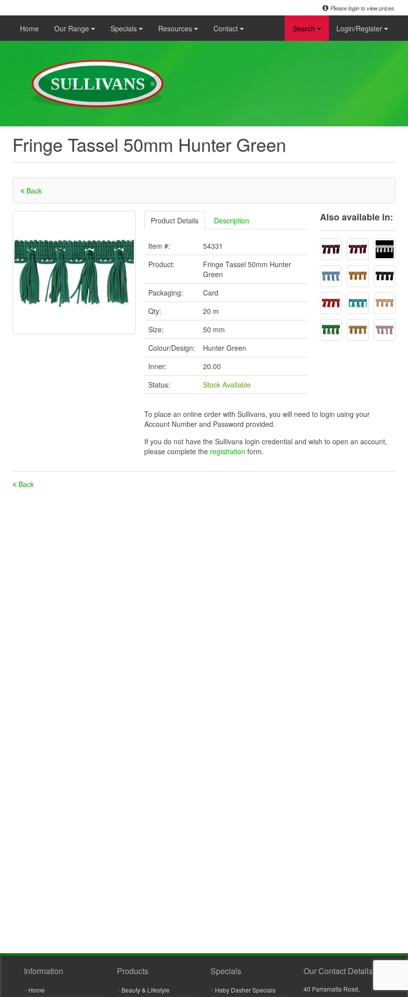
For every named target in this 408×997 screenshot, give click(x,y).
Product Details (175, 220)
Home (29, 28)
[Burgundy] (331, 249)
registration (228, 451)
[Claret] (358, 249)
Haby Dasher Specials (244, 990)
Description (231, 220)
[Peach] (385, 303)
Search (305, 28)
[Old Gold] (358, 330)
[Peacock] (358, 303)
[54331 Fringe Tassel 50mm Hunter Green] (74, 272)
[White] (385, 249)
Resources (176, 28)
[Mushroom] (385, 330)
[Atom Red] (331, 303)
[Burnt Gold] (358, 276)
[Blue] (331, 276)
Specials (124, 28)
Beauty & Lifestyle (145, 990)
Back (33, 191)
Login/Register (360, 28)
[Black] (385, 276)
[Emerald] (331, 330)
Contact (226, 28)
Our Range (72, 28)
